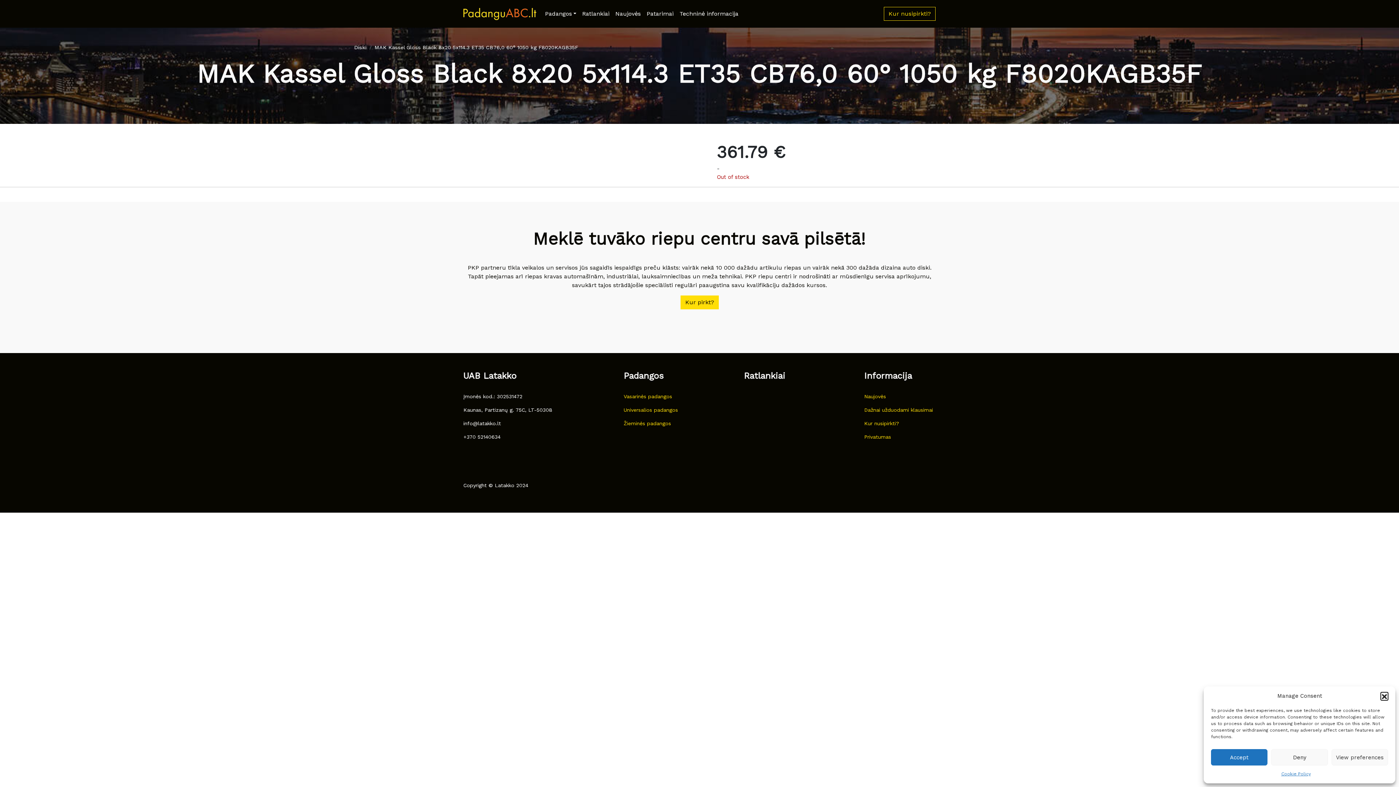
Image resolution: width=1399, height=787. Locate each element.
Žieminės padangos (647, 423)
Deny (1299, 757)
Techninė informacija (708, 13)
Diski (360, 47)
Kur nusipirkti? (881, 423)
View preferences (1360, 757)
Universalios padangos (651, 410)
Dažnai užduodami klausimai (898, 410)
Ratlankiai (596, 13)
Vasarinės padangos (648, 396)
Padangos (558, 13)
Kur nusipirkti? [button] (910, 13)
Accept (1239, 757)
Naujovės (628, 13)
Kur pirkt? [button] (699, 302)
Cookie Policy (1296, 773)
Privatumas (877, 437)
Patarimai (660, 13)
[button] (1384, 696)
